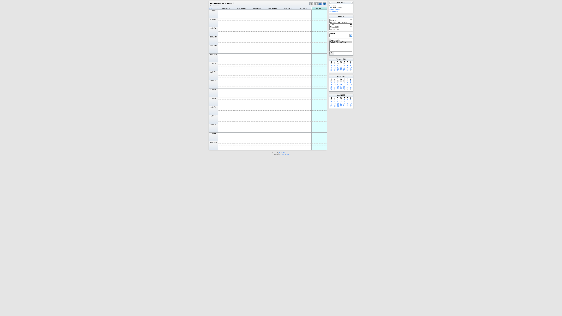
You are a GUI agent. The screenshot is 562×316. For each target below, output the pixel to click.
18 (338, 69)
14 (347, 67)
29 (351, 88)
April (339, 95)
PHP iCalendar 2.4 (285, 153)
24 (334, 71)
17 (334, 69)
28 (347, 71)
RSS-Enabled (285, 154)
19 (341, 69)
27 (344, 71)
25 (338, 71)
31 (334, 90)
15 (351, 67)
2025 (344, 59)
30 (331, 90)
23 (331, 71)
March (339, 76)
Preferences (333, 11)
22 (351, 69)
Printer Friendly (334, 9)
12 (341, 67)
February (339, 59)
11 (338, 67)
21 (347, 69)
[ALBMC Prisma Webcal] (341, 42)
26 (341, 71)
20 (344, 69)
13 (344, 67)
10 (334, 67)
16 (331, 69)
